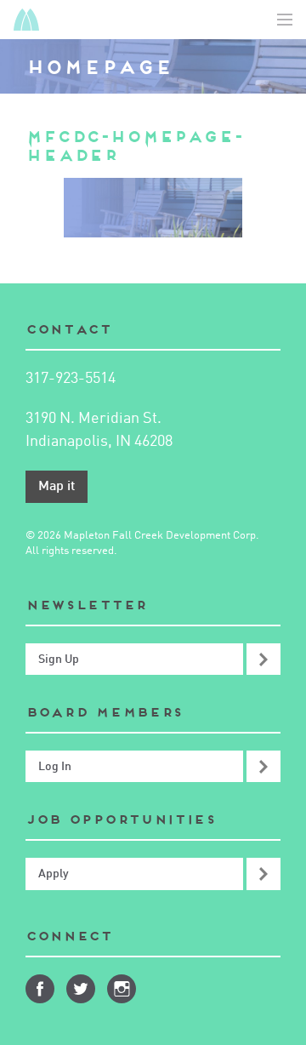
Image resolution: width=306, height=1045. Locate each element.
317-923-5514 (71, 378)
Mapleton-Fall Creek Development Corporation (26, 20)
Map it (56, 487)
